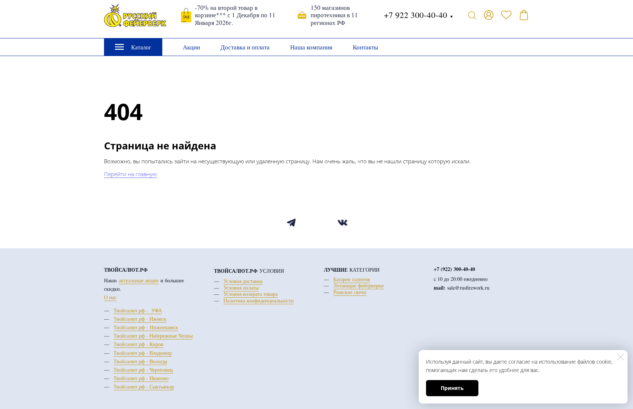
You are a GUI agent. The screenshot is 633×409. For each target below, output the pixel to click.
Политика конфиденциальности (258, 300)
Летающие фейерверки (358, 285)
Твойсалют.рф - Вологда (140, 361)
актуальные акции (139, 280)
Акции (191, 47)
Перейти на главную (130, 174)
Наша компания (311, 47)
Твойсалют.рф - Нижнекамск (146, 327)
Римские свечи (349, 292)
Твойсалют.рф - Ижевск (140, 318)
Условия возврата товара (250, 293)
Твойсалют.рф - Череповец (143, 369)
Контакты (365, 47)
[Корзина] (524, 15)
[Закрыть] (620, 357)
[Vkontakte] (342, 223)
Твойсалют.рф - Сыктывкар (144, 386)
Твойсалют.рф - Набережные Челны (153, 335)
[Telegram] (291, 223)
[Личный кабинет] (489, 15)
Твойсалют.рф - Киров (138, 344)
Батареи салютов (351, 279)
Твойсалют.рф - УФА (138, 310)
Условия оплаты (241, 287)
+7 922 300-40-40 (419, 14)
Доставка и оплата (245, 47)
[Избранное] (506, 15)
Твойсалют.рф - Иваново (141, 378)
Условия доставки (243, 281)
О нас (110, 297)
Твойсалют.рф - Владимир (143, 352)
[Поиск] (472, 15)
